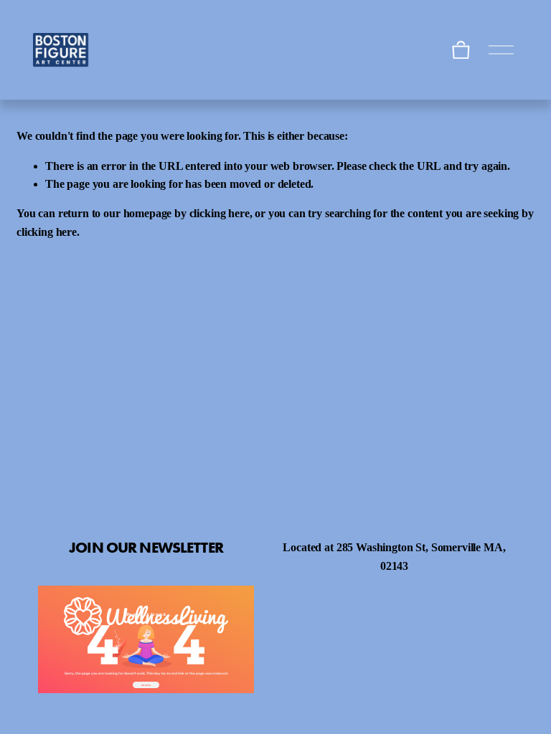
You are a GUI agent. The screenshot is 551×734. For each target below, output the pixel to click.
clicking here (219, 213)
